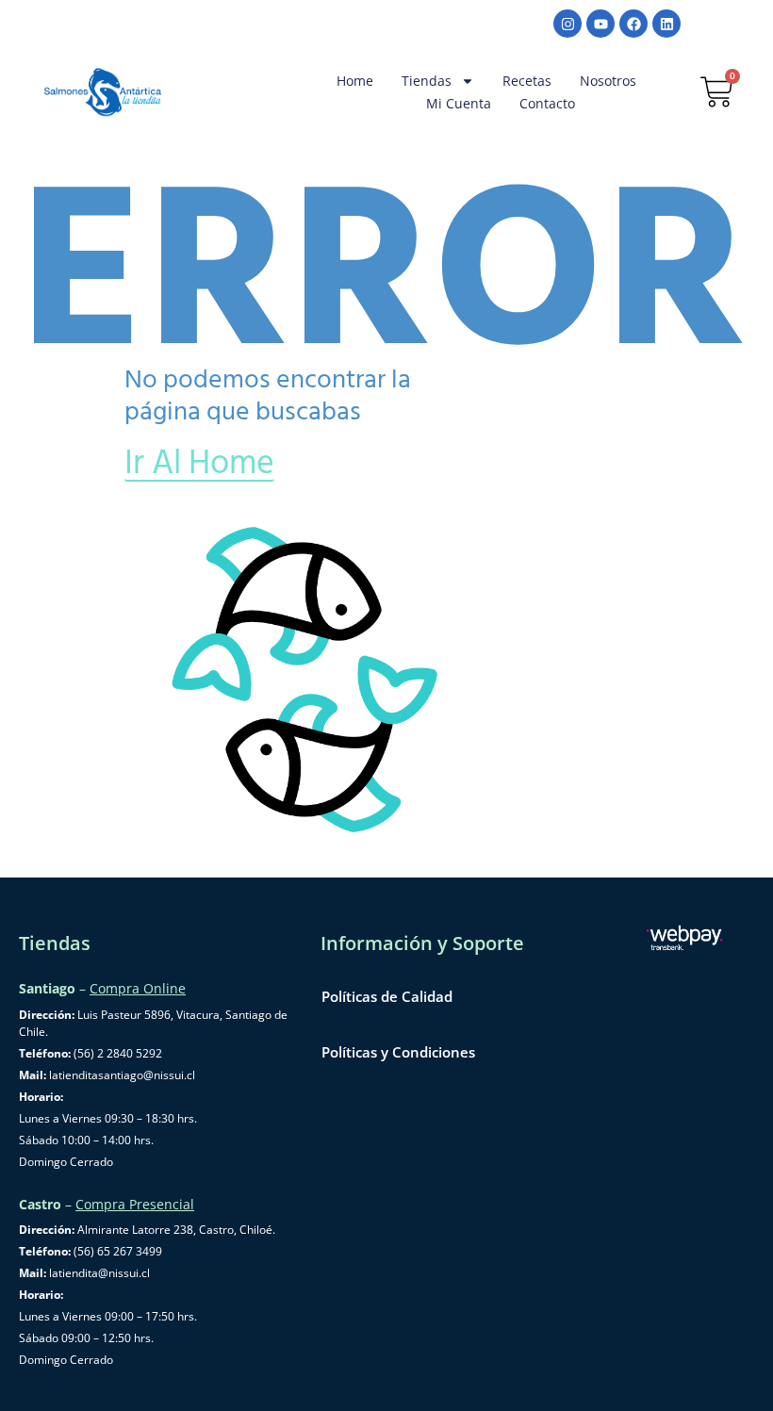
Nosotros (608, 81)
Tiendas (427, 81)
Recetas (526, 81)
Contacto (547, 103)
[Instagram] (567, 23)
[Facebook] (633, 23)
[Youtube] (600, 23)
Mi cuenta (458, 103)
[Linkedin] (666, 23)
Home (355, 81)
